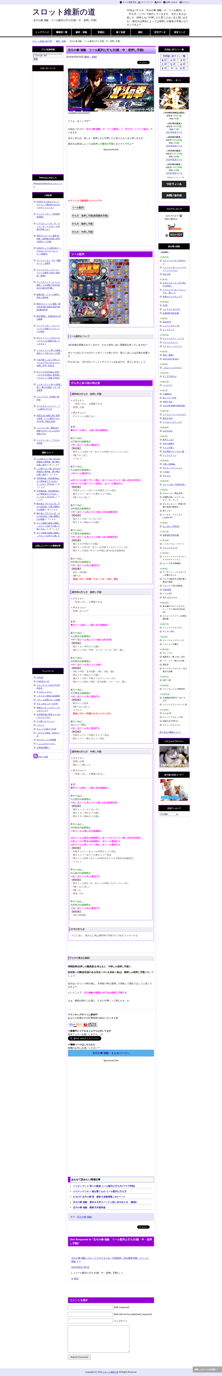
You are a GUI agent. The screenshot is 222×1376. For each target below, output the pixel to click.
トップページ (42, 32)
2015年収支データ (174, 159)
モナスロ (166, 476)
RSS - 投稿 (43, 757)
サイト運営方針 (130, 2)
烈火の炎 (166, 274)
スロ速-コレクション (46, 721)
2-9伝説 (40, 677)
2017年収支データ (174, 132)
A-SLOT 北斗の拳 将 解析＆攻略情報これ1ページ (99, 1196)
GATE (165, 305)
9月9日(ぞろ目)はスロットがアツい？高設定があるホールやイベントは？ (48, 205)
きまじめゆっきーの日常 (47, 704)
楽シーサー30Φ (169, 398)
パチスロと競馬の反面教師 (48, 696)
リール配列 (78, 207)
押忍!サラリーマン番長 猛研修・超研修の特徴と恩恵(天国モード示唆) (48, 239)
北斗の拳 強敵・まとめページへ (111, 1053)
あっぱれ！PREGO (171, 526)
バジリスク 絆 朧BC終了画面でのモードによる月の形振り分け (48, 431)
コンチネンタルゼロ (171, 309)
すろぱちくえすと (44, 692)
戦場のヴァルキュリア (172, 296)
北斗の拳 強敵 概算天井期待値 (89, 1207)
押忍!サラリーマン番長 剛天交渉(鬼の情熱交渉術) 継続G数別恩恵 (48, 307)
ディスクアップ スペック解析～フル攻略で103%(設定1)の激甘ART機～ (48, 285)
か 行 (173, 60)
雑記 (140, 32)
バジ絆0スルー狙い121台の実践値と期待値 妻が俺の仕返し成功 (49, 462)
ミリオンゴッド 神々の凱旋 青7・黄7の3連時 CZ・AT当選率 (49, 387)
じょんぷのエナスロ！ (46, 744)
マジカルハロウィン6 (172, 422)
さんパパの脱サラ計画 (46, 729)
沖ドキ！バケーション (172, 468)
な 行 (173, 64)
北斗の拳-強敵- (84, 1217)
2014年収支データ (174, 173)
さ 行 (182, 60)
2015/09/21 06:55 (80, 1267)
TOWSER (167, 590)
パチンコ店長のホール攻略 (48, 700)
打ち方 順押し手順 (82, 223)
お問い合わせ (171, 2)
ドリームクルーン (170, 342)
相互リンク (179, 32)
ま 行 (164, 68)
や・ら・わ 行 (178, 68)
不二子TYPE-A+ (170, 376)
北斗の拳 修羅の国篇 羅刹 (174, 406)
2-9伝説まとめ (43, 681)
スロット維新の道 (63, 11)
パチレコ (40, 725)
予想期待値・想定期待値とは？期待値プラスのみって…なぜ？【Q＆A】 (48, 481)
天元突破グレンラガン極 (173, 451)
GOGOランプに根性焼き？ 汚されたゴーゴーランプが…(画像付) (49, 251)
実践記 (101, 32)
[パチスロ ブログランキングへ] (90, 1025)
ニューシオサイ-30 (171, 326)
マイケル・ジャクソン (172, 346)
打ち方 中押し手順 (82, 232)
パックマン (167, 385)
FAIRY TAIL (168, 402)
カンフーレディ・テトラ (173, 338)
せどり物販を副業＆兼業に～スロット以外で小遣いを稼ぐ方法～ (48, 526)
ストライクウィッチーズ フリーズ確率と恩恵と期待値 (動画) (48, 273)
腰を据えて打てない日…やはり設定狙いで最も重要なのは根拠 (48, 507)
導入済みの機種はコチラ (170, 732)
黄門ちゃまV (168, 440)
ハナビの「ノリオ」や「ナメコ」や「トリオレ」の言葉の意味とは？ (48, 226)
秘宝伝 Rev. (168, 418)
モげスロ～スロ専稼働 (46, 740)
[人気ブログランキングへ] (174, 228)
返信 (76, 1278)
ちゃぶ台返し (168, 447)
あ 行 (164, 60)
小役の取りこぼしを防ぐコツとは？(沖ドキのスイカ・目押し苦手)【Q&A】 (49, 363)
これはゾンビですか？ (172, 368)
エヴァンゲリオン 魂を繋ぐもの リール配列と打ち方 (100, 1191)
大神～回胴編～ (169, 464)
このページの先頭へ (208, 1369)
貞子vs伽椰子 (168, 443)
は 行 (182, 64)
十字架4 (166, 472)
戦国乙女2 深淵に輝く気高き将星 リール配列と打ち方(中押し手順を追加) (48, 418)
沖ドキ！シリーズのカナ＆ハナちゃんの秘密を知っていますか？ (48, 341)
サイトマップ (147, 2)
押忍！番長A (168, 355)
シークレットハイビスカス (174, 414)
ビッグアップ (168, 330)
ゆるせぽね (167, 431)
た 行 (164, 64)
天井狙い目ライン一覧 (174, 56)
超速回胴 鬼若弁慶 (171, 313)
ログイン (186, 2)
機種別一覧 (61, 32)
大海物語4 (167, 394)
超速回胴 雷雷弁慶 (171, 535)
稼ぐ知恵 (120, 32)
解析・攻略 (81, 32)
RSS (159, 2)
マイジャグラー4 (170, 548)
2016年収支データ (174, 146)
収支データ (160, 32)
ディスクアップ (169, 455)
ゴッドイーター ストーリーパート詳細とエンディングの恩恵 (48, 329)
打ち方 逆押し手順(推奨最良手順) (90, 215)
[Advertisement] (111, 174)
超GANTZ (167, 322)
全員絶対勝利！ (43, 747)
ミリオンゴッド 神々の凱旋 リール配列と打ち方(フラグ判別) (104, 1186)
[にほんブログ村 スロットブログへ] (176, 235)
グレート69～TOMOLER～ (174, 484)
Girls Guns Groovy (171, 359)
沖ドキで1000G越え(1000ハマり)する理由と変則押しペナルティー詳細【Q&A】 (49, 375)
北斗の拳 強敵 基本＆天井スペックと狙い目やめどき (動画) (105, 1202)
